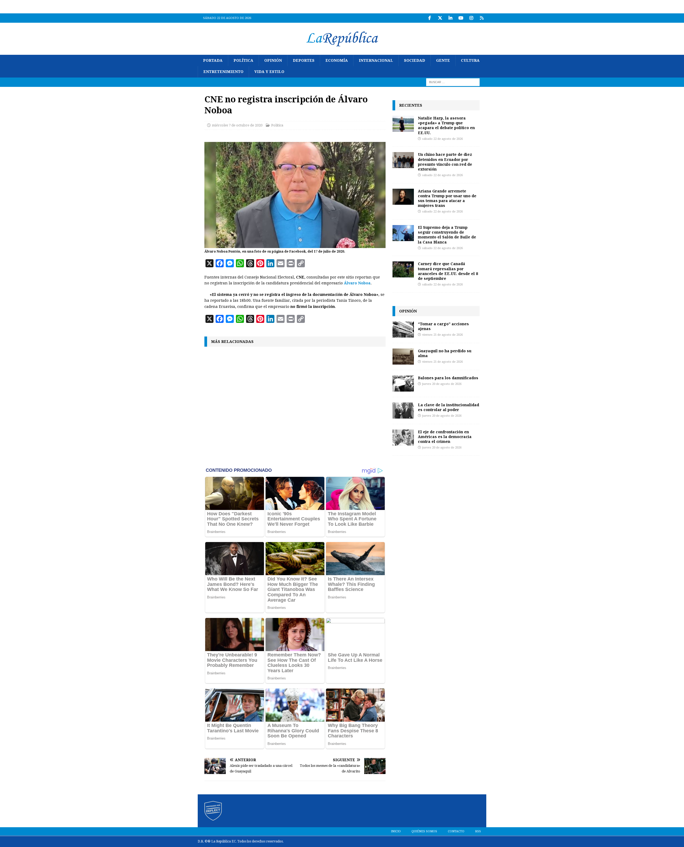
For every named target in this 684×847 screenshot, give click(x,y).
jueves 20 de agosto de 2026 (441, 384)
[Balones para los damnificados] (403, 384)
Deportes (303, 60)
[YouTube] (460, 18)
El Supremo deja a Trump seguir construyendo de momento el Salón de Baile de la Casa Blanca (447, 235)
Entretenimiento (223, 71)
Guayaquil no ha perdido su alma (444, 353)
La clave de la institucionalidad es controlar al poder (448, 407)
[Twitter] (440, 18)
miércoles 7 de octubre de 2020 (237, 125)
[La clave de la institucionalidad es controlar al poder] (403, 411)
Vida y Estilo (269, 71)
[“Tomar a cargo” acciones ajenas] (403, 330)
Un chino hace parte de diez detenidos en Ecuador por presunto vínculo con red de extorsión (445, 162)
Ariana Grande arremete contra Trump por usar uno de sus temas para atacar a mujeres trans (447, 198)
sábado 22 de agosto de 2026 (442, 139)
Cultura (470, 60)
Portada (213, 60)
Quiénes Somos (424, 831)
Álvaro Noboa (357, 283)
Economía (336, 60)
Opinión (273, 60)
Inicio (396, 831)
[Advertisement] (295, 406)
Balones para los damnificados (448, 377)
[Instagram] (471, 18)
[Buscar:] (453, 82)
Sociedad (414, 60)
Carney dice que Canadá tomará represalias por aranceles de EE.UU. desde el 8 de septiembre (448, 271)
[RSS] (481, 18)
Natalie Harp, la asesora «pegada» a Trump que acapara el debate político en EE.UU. (446, 125)
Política (243, 60)
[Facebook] (429, 18)
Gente (443, 60)
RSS (478, 831)
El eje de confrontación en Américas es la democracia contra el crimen (445, 436)
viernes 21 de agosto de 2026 (442, 335)
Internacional (376, 60)
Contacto (456, 831)
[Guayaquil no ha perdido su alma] (403, 357)
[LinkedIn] (450, 18)
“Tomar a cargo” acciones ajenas (443, 326)
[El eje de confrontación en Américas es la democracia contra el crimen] (403, 438)
